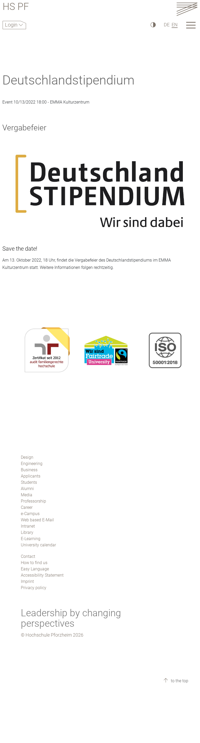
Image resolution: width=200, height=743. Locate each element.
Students (29, 482)
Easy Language (35, 568)
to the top (179, 680)
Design (27, 457)
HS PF (16, 7)
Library (27, 532)
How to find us (34, 562)
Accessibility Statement (42, 575)
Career (27, 507)
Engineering (31, 463)
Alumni (27, 488)
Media (26, 494)
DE (167, 24)
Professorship (33, 501)
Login (12, 25)
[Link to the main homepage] (187, 9)
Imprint (27, 581)
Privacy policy (33, 587)
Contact (28, 556)
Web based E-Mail (37, 519)
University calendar (38, 544)
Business (29, 469)
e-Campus (30, 513)
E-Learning (30, 538)
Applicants (30, 476)
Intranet (28, 526)
